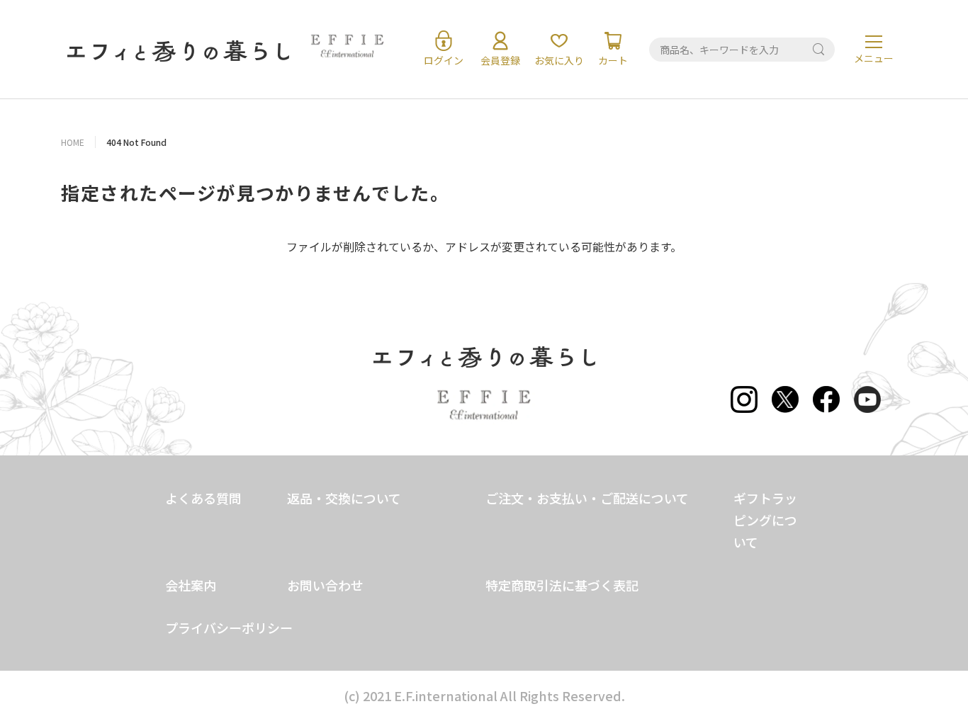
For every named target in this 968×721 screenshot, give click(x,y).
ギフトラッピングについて (765, 520)
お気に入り (559, 60)
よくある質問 (203, 498)
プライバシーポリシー (229, 627)
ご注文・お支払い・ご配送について (587, 498)
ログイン (443, 60)
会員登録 (500, 60)
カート (613, 60)
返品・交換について (344, 498)
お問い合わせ (325, 585)
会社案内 (190, 585)
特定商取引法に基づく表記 (561, 585)
